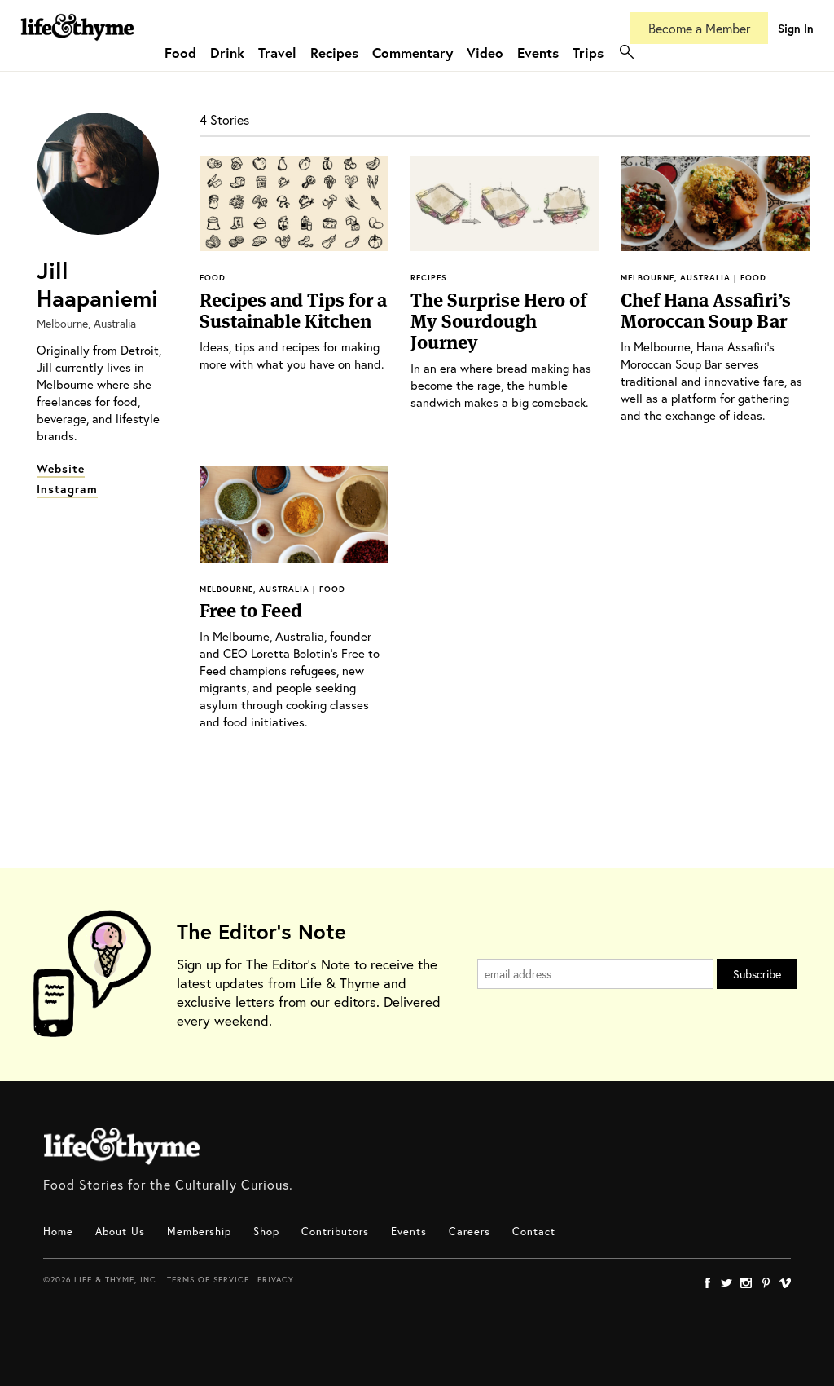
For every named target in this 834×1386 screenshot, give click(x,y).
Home (58, 1231)
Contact (533, 1231)
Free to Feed (251, 610)
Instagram (67, 489)
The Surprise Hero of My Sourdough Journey (498, 321)
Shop (266, 1231)
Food (180, 52)
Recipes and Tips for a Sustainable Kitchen (293, 310)
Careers (469, 1231)
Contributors (335, 1231)
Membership (199, 1231)
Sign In (796, 28)
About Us (120, 1231)
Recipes (334, 52)
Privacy (275, 1279)
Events (538, 52)
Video (485, 52)
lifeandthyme (77, 44)
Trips (588, 52)
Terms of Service (208, 1279)
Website (61, 468)
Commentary (412, 52)
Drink (227, 52)
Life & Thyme (121, 1146)
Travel (277, 52)
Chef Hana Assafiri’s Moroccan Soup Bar (706, 310)
